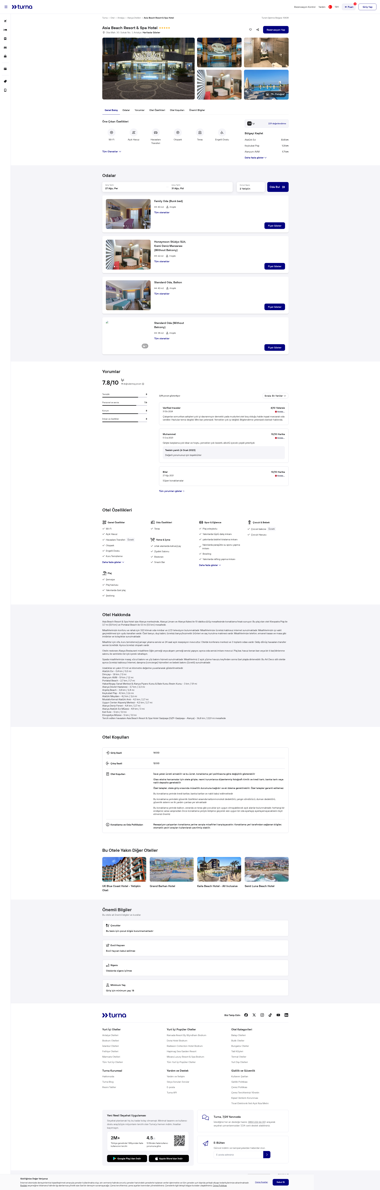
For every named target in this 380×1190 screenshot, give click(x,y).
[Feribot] (5, 56)
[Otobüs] (5, 39)
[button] (195, 69)
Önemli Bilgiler (197, 110)
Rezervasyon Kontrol (304, 6)
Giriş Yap (367, 6)
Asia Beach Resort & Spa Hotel (159, 17)
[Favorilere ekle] (250, 30)
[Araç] (5, 48)
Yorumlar (140, 110)
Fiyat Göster (274, 225)
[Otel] (5, 30)
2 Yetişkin (245, 188)
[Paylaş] (258, 30)
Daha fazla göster (111, 562)
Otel (112, 17)
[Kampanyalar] (5, 81)
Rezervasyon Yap (276, 29)
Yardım (322, 6)
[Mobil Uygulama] (5, 90)
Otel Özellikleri (157, 110)
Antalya (121, 17)
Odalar (126, 110)
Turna (105, 17)
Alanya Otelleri (134, 17)
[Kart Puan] (5, 69)
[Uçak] (5, 21)
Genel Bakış (111, 110)
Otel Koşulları (177, 110)
